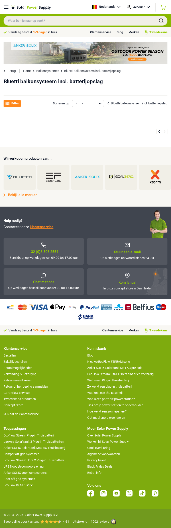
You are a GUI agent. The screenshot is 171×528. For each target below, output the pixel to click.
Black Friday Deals (99, 466)
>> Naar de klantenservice (21, 414)
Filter (15, 103)
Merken (133, 32)
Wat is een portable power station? (111, 399)
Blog (120, 32)
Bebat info (94, 472)
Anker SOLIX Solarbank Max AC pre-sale (114, 368)
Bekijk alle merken (22, 195)
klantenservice (41, 227)
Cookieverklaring (98, 448)
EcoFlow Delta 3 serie (18, 485)
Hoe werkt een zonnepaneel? (107, 411)
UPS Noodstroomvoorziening (24, 466)
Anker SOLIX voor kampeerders (25, 472)
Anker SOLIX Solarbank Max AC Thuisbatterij (34, 448)
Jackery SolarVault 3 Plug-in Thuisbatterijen (34, 441)
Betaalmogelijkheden (18, 368)
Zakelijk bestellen (15, 361)
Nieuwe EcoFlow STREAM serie (108, 361)
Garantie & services (17, 393)
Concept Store (13, 405)
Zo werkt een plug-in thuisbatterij (109, 386)
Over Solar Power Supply (104, 435)
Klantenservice (100, 32)
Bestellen (10, 355)
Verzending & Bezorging (20, 374)
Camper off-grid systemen (21, 454)
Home (27, 71)
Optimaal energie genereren (106, 417)
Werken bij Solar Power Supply (108, 441)
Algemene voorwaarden (103, 454)
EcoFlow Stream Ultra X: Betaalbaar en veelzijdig (120, 374)
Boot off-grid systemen (19, 479)
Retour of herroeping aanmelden (26, 386)
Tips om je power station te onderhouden (115, 405)
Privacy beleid (96, 460)
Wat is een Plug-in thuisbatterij (108, 380)
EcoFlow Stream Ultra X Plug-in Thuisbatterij (34, 460)
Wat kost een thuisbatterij (104, 393)
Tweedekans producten (20, 399)
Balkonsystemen (47, 71)
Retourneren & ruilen (18, 380)
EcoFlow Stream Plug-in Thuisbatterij (29, 435)
